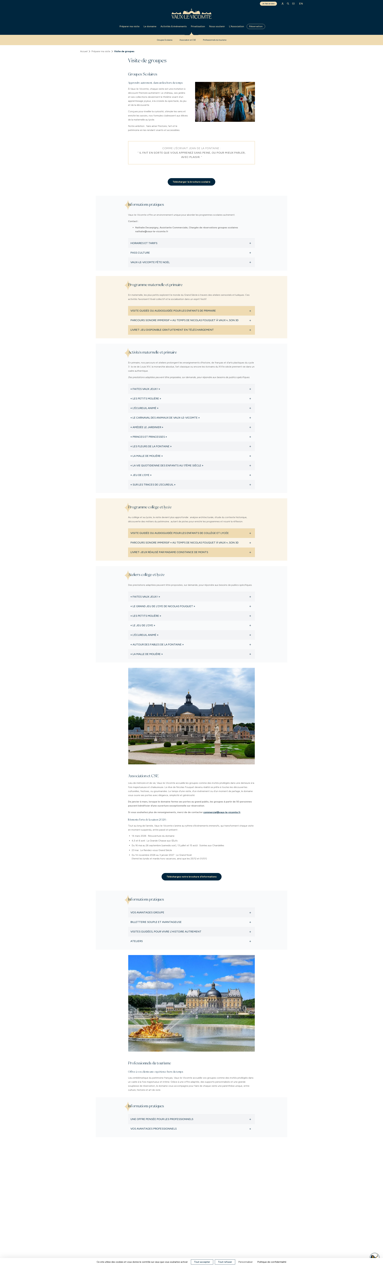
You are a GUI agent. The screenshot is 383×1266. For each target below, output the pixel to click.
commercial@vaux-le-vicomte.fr (221, 812)
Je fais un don (268, 4)
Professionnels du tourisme (214, 40)
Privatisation (198, 26)
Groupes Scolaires (164, 40)
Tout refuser (225, 1261)
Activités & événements (174, 26)
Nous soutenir (217, 26)
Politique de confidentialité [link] (271, 1261)
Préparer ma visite (129, 26)
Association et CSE (188, 40)
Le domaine (150, 26)
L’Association (236, 26)
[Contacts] (293, 3)
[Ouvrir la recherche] (288, 3)
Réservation (256, 26)
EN (301, 3)
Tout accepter (202, 1261)
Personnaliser (245, 1261)
